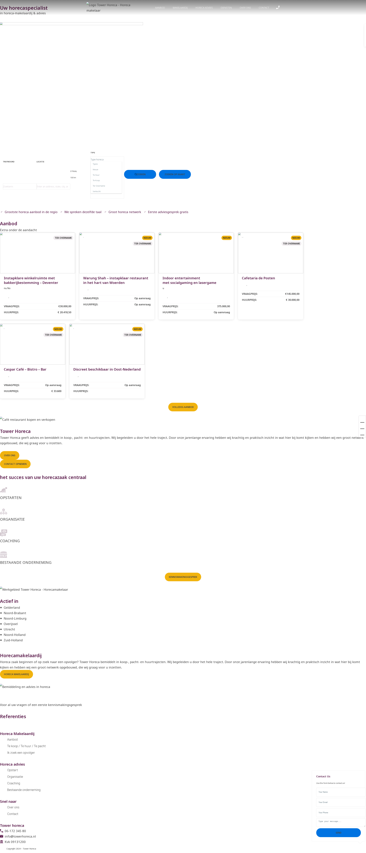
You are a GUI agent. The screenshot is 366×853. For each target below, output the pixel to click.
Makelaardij (180, 7)
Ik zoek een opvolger (21, 752)
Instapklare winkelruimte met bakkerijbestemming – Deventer (31, 280)
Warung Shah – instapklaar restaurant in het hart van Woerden (115, 280)
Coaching (13, 783)
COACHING (10, 540)
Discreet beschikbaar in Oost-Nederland (107, 369)
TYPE (92, 152)
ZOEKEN (141, 174)
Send (338, 832)
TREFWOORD (8, 161)
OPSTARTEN (11, 497)
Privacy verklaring (45, 848)
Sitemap (57, 848)
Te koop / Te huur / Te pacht (26, 746)
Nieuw (147, 237)
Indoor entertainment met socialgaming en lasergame (189, 280)
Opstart (12, 770)
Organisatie (15, 776)
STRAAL (73, 174)
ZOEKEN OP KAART (175, 174)
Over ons (245, 7)
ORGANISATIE (12, 519)
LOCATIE (40, 161)
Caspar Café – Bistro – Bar (25, 369)
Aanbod (160, 7)
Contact (264, 7)
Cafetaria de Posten (258, 278)
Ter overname (63, 237)
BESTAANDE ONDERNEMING (25, 562)
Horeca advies (204, 7)
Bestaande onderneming (24, 790)
